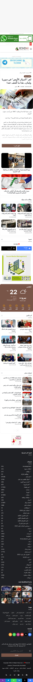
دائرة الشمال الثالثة (23, 521)
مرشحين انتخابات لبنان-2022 (22, 526)
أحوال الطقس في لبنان (23, 479)
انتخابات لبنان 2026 (24, 510)
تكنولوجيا (28, 536)
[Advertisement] (16, 16)
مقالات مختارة (27, 575)
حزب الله (8, 615)
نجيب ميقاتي (15, 624)
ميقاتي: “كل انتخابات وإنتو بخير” (13, 422)
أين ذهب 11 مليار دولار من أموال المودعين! (25, 230)
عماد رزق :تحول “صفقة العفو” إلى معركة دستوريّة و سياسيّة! (25, 347)
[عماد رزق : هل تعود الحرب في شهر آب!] (16, 600)
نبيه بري (21, 624)
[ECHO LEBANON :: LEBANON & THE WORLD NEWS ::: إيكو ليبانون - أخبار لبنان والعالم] (22, 49)
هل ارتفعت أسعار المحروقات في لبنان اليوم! (24, 214)
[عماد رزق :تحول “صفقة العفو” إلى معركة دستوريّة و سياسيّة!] (24, 340)
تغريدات (29, 533)
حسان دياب (28, 618)
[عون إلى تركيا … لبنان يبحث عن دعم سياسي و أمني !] (24, 357)
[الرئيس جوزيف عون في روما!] (24, 323)
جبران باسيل (15, 615)
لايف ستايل (28, 567)
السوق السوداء (6, 612)
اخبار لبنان (28, 476)
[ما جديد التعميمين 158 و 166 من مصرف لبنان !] (8, 224)
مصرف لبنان (7, 621)
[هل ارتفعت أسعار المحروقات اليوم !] (8, 208)
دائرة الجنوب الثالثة (23, 515)
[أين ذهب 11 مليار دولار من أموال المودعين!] (24, 224)
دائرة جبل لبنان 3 (23, 523)
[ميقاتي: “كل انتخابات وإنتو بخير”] (27, 425)
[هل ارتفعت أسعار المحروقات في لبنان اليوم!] (24, 208)
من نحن (16, 668)
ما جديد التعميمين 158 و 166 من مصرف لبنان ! (9, 230)
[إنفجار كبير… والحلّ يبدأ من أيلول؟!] (27, 402)
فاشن (29, 559)
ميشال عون (28, 624)
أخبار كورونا (26, 484)
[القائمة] (31, 49)
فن (30, 562)
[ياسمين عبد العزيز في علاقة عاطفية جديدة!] (6, 600)
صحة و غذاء (28, 549)
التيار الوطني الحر (20, 612)
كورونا (27, 492)
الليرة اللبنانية (28, 615)
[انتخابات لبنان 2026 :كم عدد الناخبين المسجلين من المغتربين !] (27, 380)
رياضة (29, 544)
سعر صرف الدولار (12, 618)
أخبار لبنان (28, 612)
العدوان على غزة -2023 (23, 554)
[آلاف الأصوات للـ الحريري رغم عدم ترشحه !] (27, 417)
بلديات (29, 528)
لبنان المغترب (27, 570)
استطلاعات (26, 508)
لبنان (21, 621)
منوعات (29, 577)
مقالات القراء (27, 572)
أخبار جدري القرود (24, 482)
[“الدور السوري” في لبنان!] (8, 357)
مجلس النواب (15, 621)
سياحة (29, 546)
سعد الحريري (21, 618)
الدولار (12, 612)
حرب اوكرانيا (26, 557)
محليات (27, 495)
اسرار (29, 500)
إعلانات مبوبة (27, 469)
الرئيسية (28, 72)
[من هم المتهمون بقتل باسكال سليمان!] (8, 323)
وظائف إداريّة (24, 474)
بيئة (30, 531)
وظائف (27, 471)
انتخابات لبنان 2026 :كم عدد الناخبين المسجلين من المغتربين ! (12, 378)
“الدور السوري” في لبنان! (9, 363)
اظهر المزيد (17, 145)
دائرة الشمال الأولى (23, 518)
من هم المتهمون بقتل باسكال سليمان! (20, 44)
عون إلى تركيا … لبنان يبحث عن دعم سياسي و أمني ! (25, 364)
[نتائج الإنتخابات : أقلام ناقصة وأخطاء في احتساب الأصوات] (27, 395)
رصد (30, 541)
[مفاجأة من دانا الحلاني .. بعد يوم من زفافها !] (16, 594)
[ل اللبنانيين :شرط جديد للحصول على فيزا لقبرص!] (6, 588)
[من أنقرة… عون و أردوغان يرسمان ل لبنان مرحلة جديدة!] (8, 340)
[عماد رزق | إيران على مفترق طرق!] (6, 594)
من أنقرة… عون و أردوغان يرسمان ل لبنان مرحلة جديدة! (9, 347)
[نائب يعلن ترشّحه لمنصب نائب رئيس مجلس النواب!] (27, 387)
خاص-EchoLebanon (25, 539)
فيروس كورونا (28, 621)
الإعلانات (12, 668)
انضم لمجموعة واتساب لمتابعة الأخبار (16, 33)
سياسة (27, 489)
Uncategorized (27, 466)
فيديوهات (28, 564)
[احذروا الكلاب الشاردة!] (27, 588)
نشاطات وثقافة (25, 497)
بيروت (21, 615)
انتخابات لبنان (27, 505)
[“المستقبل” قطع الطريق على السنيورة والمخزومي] (27, 410)
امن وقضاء (26, 487)
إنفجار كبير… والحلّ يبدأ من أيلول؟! (12, 400)
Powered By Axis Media (19, 665)
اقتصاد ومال (22, 72)
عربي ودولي (28, 551)
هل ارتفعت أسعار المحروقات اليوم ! (9, 214)
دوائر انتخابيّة (26, 513)
